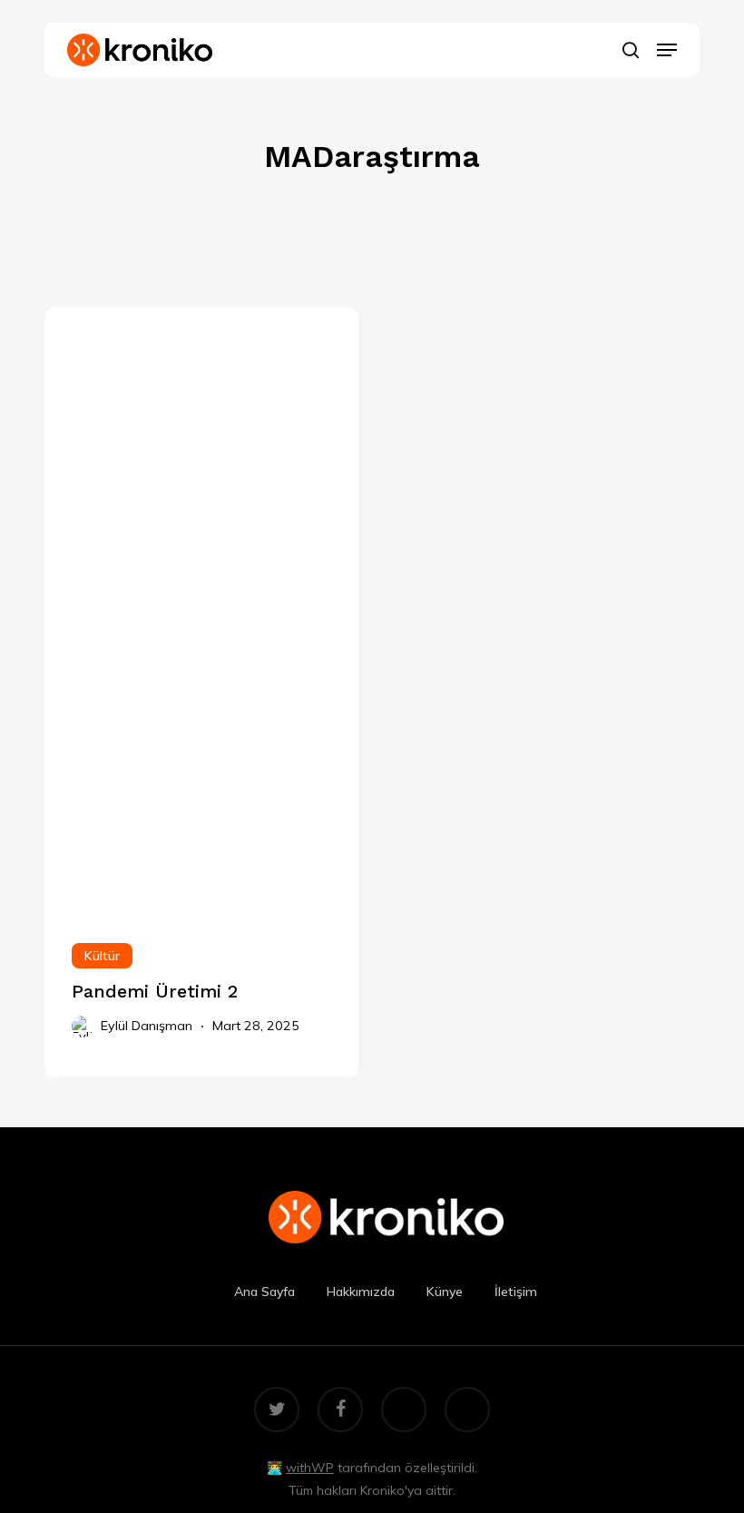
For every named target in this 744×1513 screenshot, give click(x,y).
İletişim (515, 1291)
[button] (667, 50)
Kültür (102, 956)
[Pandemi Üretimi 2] (202, 610)
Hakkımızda (361, 1291)
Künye (444, 1291)
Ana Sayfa (264, 1291)
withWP (310, 1467)
